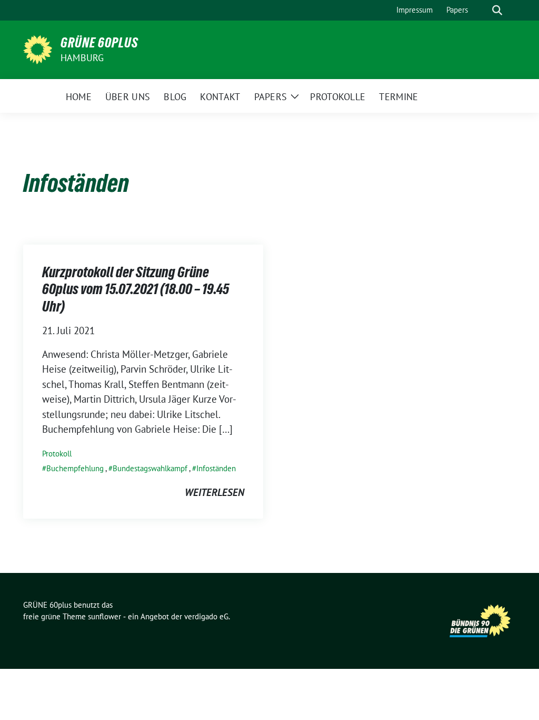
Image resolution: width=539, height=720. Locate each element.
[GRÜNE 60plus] (37, 48)
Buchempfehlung (75, 468)
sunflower (104, 616)
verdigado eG (206, 616)
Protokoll (57, 454)
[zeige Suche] (497, 10)
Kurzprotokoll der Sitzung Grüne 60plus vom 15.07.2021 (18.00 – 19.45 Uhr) (135, 289)
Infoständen (216, 468)
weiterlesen (214, 492)
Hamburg (82, 58)
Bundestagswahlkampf (150, 468)
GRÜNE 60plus (99, 43)
